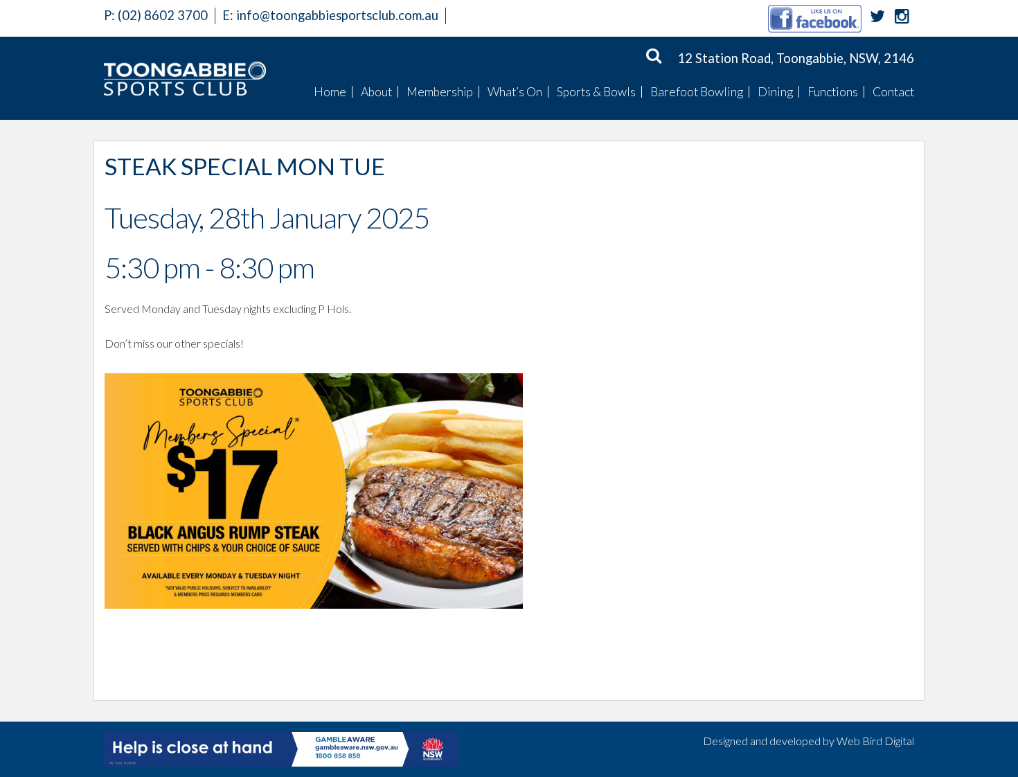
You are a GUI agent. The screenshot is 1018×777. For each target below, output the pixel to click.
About (376, 91)
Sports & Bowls (596, 91)
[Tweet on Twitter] (877, 17)
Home (330, 91)
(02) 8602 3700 (156, 15)
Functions (832, 91)
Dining (775, 91)
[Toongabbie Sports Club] (185, 78)
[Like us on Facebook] (814, 17)
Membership (440, 91)
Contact (893, 91)
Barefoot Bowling (696, 91)
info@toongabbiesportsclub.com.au (337, 15)
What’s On (515, 91)
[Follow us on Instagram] (902, 17)
